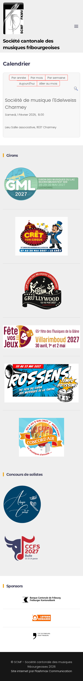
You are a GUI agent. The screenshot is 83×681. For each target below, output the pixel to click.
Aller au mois (48, 83)
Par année (19, 78)
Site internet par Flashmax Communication (41, 671)
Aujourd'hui (27, 83)
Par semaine (56, 78)
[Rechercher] (76, 88)
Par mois (37, 78)
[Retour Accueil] (13, 18)
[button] (76, 26)
